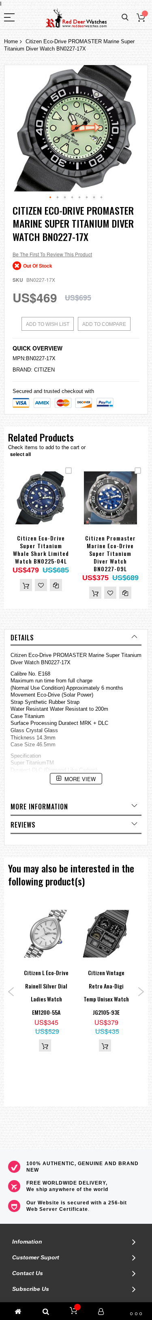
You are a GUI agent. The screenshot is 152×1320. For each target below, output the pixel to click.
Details (22, 637)
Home (11, 41)
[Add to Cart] (26, 585)
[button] (50, 198)
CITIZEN (44, 370)
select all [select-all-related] (20, 454)
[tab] (76, 637)
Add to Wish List (47, 324)
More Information (39, 806)
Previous (11, 991)
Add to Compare (104, 324)
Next (141, 991)
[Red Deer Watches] (76, 18)
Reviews (23, 825)
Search (125, 18)
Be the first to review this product (52, 254)
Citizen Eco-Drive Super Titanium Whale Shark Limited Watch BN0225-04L (41, 549)
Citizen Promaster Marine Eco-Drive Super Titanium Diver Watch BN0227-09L (110, 553)
